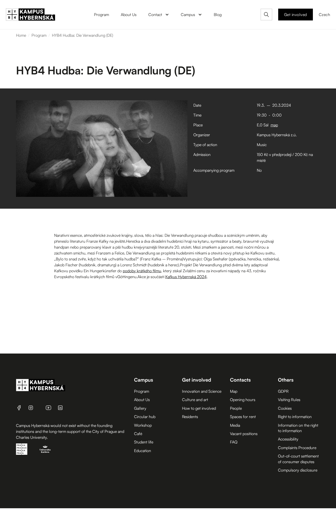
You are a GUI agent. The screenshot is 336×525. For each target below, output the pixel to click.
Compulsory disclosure (297, 470)
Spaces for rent (243, 416)
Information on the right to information (298, 428)
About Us (142, 399)
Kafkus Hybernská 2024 (186, 276)
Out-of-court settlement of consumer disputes (298, 459)
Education (142, 450)
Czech (324, 14)
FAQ (233, 442)
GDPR (283, 391)
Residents (190, 416)
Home (21, 35)
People (236, 408)
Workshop (143, 425)
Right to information (295, 416)
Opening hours (242, 399)
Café (138, 433)
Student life (143, 442)
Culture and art (195, 399)
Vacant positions (244, 433)
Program (38, 35)
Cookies (285, 408)
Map (233, 391)
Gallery (140, 408)
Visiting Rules (289, 399)
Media (235, 425)
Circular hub (144, 416)
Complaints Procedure (297, 447)
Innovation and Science (201, 391)
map (274, 124)
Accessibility (288, 439)
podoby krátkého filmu (142, 270)
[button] (158, 14)
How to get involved (199, 408)
